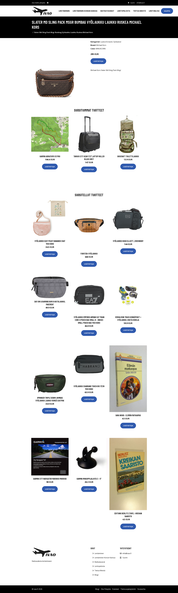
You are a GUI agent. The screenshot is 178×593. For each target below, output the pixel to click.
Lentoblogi (154, 11)
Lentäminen (64, 11)
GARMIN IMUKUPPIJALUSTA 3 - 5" (89, 478)
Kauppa (167, 11)
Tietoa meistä (139, 11)
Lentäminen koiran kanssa (85, 11)
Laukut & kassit (106, 42)
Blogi (96, 575)
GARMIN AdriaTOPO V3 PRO (50, 156)
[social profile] (47, 3)
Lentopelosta (123, 11)
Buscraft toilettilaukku (128, 156)
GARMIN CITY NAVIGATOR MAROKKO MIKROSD (50, 478)
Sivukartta (141, 589)
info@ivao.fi (141, 3)
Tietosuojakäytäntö (128, 589)
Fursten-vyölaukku (89, 253)
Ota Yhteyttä (106, 589)
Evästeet (115, 589)
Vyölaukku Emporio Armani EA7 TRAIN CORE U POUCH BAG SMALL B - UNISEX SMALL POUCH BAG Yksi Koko (89, 320)
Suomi (132, 3)
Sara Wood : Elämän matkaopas (128, 415)
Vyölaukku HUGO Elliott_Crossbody (128, 241)
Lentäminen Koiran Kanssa (104, 557)
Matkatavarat (107, 11)
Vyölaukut (117, 42)
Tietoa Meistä (99, 570)
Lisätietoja (98, 61)
